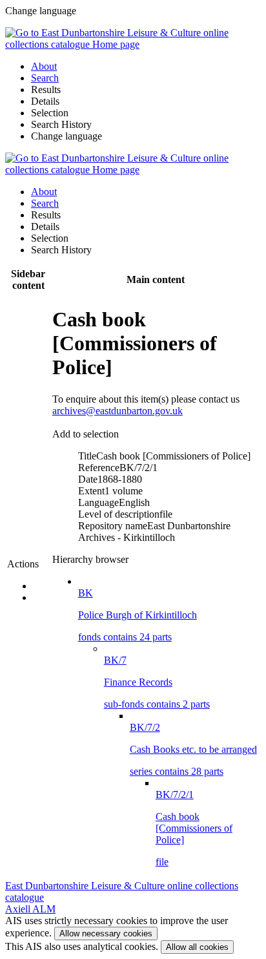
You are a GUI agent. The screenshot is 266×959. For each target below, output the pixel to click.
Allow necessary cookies (105, 933)
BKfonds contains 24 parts (137, 614)
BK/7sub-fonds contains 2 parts (157, 682)
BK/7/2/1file (194, 828)
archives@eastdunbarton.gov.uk (117, 410)
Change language (66, 136)
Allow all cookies (197, 947)
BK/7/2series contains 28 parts (193, 749)
